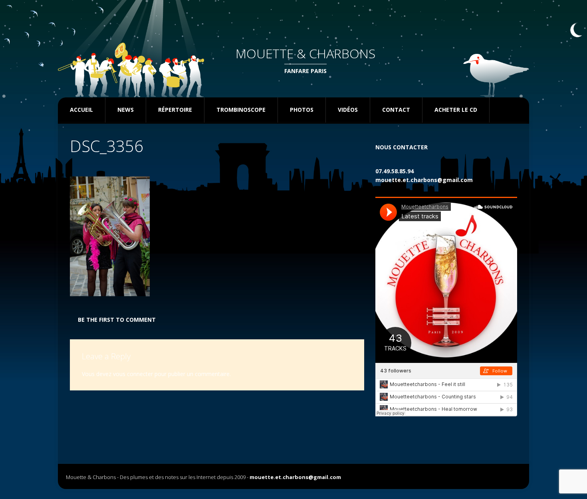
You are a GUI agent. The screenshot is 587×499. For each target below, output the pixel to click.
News (125, 109)
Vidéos (348, 109)
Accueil (81, 109)
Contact (396, 109)
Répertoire (175, 109)
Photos (301, 109)
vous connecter (133, 374)
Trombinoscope (241, 109)
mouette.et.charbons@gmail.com (424, 180)
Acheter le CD (455, 109)
